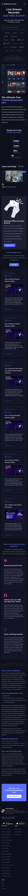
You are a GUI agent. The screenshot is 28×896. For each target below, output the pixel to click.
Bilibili (16, 740)
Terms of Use (18, 829)
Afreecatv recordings (7, 840)
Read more (8, 306)
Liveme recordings (6, 856)
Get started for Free (14, 793)
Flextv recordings (6, 862)
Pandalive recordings (7, 854)
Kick (10, 738)
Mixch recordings (6, 859)
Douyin (3, 742)
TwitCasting (21, 740)
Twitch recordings (6, 831)
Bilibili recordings (6, 867)
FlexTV (7, 742)
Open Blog (14, 262)
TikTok (7, 738)
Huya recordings (6, 873)
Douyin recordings (6, 834)
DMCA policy (18, 834)
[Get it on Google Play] (8, 823)
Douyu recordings (6, 870)
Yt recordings (5, 851)
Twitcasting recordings (7, 865)
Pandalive (14, 738)
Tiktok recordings (6, 829)
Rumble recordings (6, 876)
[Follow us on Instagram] (10, 818)
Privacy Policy (18, 831)
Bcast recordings (6, 845)
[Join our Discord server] (3, 818)
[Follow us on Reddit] (13, 818)
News (3, 883)
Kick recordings (5, 837)
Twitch (3, 738)
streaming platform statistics (9, 686)
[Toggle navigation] (24, 4)
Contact (4, 888)
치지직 (12, 740)
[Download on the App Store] (21, 823)
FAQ (3, 886)
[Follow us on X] (8, 818)
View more (21, 163)
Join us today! (9, 242)
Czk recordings (5, 848)
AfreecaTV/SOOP (6, 740)
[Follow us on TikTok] (5, 818)
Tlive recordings (5, 843)
